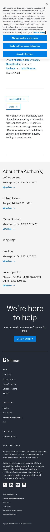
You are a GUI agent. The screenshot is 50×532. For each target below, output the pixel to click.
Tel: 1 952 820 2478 (27, 224)
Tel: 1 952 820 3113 (27, 256)
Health (6, 408)
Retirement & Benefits (13, 417)
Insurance (7, 412)
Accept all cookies (25, 54)
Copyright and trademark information (13, 499)
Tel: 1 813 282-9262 (22, 203)
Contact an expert (25, 339)
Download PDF (15, 99)
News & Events (9, 384)
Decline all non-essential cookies (25, 46)
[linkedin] (11, 485)
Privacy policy (7, 506)
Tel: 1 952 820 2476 (27, 182)
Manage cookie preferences (25, 38)
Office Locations (10, 389)
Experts (6, 393)
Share (11, 107)
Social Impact (9, 379)
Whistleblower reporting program (12, 510)
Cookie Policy (39, 32)
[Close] (47, 4)
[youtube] (18, 485)
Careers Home (9, 436)
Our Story (7, 374)
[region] (25, 29)
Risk (4, 422)
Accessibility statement (9, 514)
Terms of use (6, 502)
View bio (7, 187)
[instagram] (24, 485)
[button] (5, 485)
